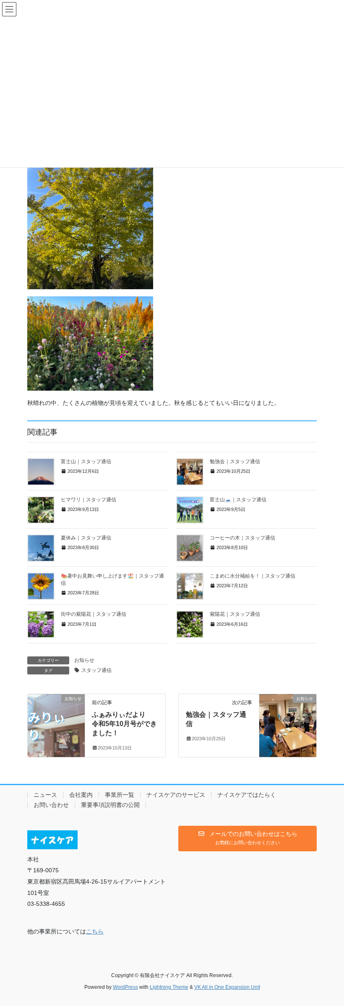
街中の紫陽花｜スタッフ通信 (93, 614)
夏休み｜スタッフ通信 (86, 538)
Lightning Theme (169, 987)
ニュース (45, 794)
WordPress (125, 987)
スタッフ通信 (96, 670)
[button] (247, 839)
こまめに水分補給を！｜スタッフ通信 (252, 576)
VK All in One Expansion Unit (227, 987)
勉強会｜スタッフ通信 (235, 461)
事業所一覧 (119, 794)
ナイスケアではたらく (246, 794)
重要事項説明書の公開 (110, 804)
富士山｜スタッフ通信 (86, 461)
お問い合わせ (51, 804)
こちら (95, 931)
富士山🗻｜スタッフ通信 (238, 500)
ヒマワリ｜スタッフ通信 (88, 500)
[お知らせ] (56, 724)
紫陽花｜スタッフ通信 (235, 614)
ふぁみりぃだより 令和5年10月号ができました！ (124, 724)
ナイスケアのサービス (175, 794)
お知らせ (84, 660)
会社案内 (81, 794)
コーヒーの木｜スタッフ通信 (242, 538)
